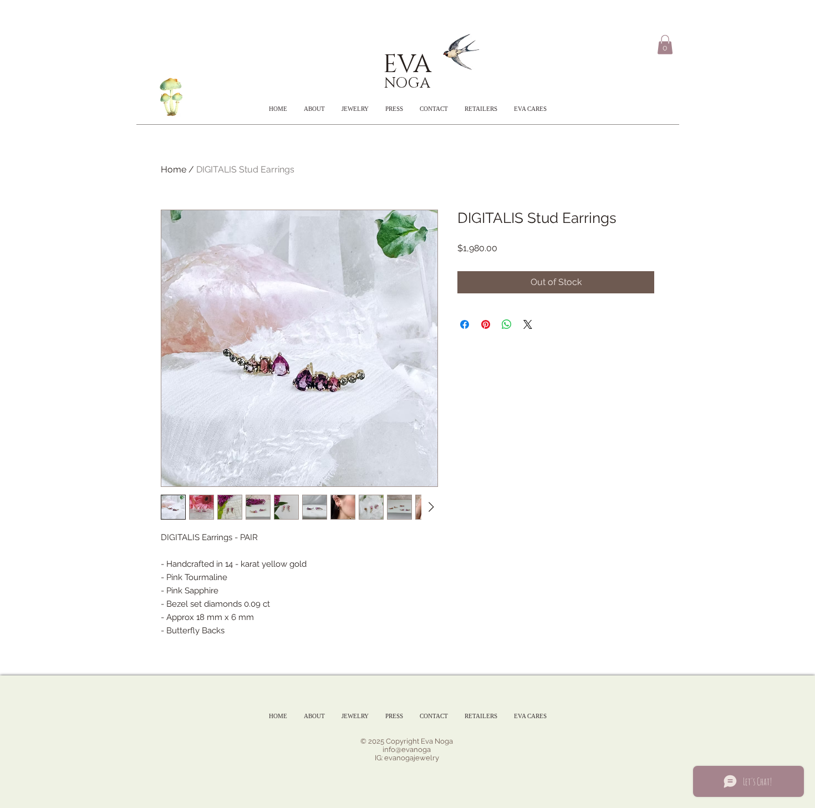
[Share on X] (527, 324)
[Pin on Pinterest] (485, 324)
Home (173, 169)
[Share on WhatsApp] (506, 324)
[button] (665, 44)
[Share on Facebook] (464, 324)
